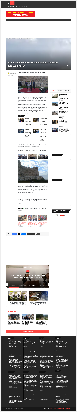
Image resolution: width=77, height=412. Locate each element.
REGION (38, 3)
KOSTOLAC (67, 20)
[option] (27, 276)
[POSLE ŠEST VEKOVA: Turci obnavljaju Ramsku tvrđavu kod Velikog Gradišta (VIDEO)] (42, 218)
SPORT (43, 3)
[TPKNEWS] (20, 14)
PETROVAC (38, 20)
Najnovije (53, 90)
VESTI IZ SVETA (32, 3)
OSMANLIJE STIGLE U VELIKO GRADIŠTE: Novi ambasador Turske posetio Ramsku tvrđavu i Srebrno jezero (32, 223)
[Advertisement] (38, 29)
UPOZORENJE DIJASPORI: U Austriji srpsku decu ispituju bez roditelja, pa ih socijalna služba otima (64, 123)
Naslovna (10, 38)
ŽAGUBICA (62, 20)
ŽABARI (53, 20)
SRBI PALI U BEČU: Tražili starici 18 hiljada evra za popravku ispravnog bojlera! (28, 132)
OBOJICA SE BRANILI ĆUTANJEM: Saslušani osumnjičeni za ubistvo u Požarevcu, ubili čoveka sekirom (64, 97)
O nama (54, 408)
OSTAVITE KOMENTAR (28, 331)
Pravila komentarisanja (60, 408)
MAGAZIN (49, 3)
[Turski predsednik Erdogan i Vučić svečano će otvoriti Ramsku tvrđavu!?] (22, 218)
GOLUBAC (43, 20)
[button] (22, 156)
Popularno (60, 90)
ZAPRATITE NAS (57, 179)
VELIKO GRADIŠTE (31, 20)
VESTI (12, 3)
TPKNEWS (12, 73)
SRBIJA (16, 3)
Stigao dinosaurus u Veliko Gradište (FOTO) (27, 276)
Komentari (67, 90)
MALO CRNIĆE (48, 20)
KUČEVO (57, 20)
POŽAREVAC (25, 20)
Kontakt (51, 408)
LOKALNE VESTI (23, 3)
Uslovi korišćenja (67, 408)
